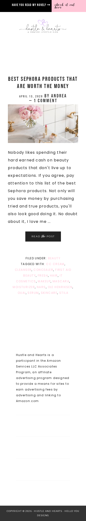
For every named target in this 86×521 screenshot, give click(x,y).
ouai (22, 293)
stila (63, 293)
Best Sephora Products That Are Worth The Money (43, 83)
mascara (61, 281)
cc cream (55, 264)
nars (41, 287)
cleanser (23, 270)
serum (33, 293)
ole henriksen (60, 287)
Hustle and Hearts (43, 26)
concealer (43, 270)
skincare (49, 293)
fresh (43, 275)
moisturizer (24, 287)
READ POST (43, 236)
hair (54, 275)
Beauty (54, 258)
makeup (44, 281)
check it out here (65, 6)
